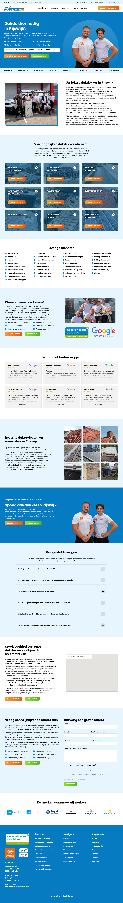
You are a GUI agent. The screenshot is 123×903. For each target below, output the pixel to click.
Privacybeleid (97, 846)
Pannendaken (67, 70)
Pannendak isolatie (53, 216)
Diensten (54, 8)
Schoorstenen (98, 70)
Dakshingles (41, 263)
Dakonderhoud (93, 191)
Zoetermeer (17, 683)
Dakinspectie (38, 70)
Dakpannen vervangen (53, 169)
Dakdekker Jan (72, 89)
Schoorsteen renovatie (15, 192)
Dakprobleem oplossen (45, 260)
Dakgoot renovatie (91, 169)
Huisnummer (95, 740)
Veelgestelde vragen (71, 850)
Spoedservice (43, 8)
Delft (46, 661)
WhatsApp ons (83, 2)
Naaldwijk (40, 681)
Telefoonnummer (97, 732)
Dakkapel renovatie (102, 257)
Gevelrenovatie (42, 266)
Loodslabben (70, 260)
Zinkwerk (97, 273)
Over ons (95, 842)
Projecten (74, 8)
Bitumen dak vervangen (46, 257)
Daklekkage (53, 70)
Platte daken (114, 70)
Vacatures (96, 854)
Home (94, 838)
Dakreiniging (70, 253)
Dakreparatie (23, 70)
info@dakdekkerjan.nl (99, 2)
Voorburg (33, 685)
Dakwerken (8, 70)
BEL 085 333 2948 (39, 56)
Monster (8, 683)
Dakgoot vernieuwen (102, 253)
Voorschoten (20, 663)
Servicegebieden (70, 842)
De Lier (47, 681)
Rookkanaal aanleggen (17, 280)
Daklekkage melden (108, 8)
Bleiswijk (45, 683)
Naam (66, 724)
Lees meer (22, 380)
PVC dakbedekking (101, 270)
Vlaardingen (36, 683)
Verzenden (70, 784)
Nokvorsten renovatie (102, 263)
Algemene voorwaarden (101, 850)
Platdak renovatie (43, 273)
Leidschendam (34, 663)
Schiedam (27, 683)
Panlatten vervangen (16, 266)
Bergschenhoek (20, 685)
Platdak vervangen (14, 169)
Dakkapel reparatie (102, 260)
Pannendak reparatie (16, 276)
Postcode (67, 740)
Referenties (68, 846)
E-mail (66, 732)
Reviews (65, 8)
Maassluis (9, 685)
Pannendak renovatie (91, 216)
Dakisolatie (82, 70)
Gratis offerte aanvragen (17, 56)
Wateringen (20, 681)
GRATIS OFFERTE (17, 179)
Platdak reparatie (43, 276)
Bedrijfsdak (41, 253)
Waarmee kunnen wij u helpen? (75, 748)
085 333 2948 (115, 2)
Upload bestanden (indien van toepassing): (80, 765)
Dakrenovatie (13, 260)
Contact (84, 8)
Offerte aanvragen (71, 854)
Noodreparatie (71, 263)
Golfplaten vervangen (74, 257)
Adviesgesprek (69, 857)
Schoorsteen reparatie (74, 270)
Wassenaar (30, 681)
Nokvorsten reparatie (102, 266)
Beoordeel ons (69, 861)
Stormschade (70, 276)
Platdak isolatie (17, 214)
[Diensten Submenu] (59, 8)
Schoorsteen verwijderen (75, 273)
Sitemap (95, 861)
